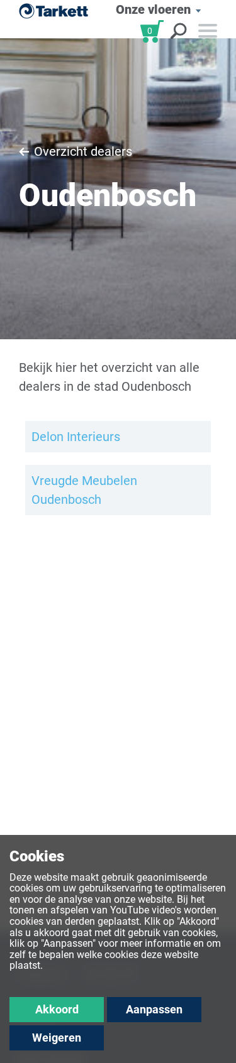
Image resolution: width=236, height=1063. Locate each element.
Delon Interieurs (75, 436)
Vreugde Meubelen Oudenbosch (84, 490)
